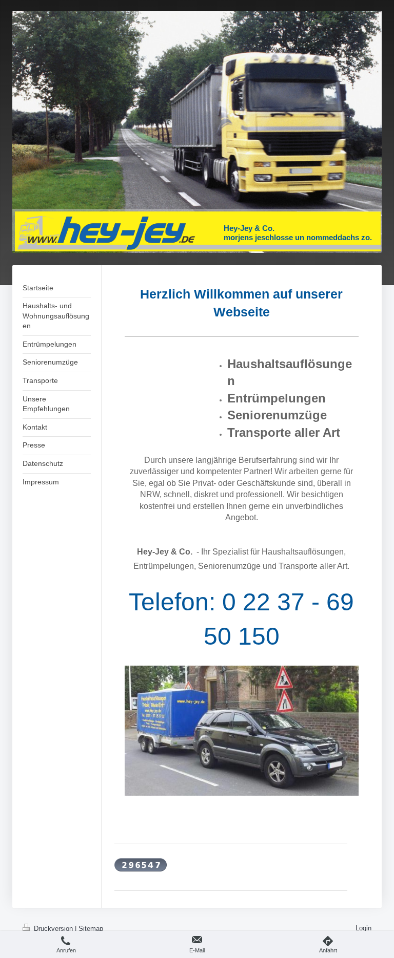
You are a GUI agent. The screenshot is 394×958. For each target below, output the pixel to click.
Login (363, 928)
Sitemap (90, 928)
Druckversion (53, 928)
